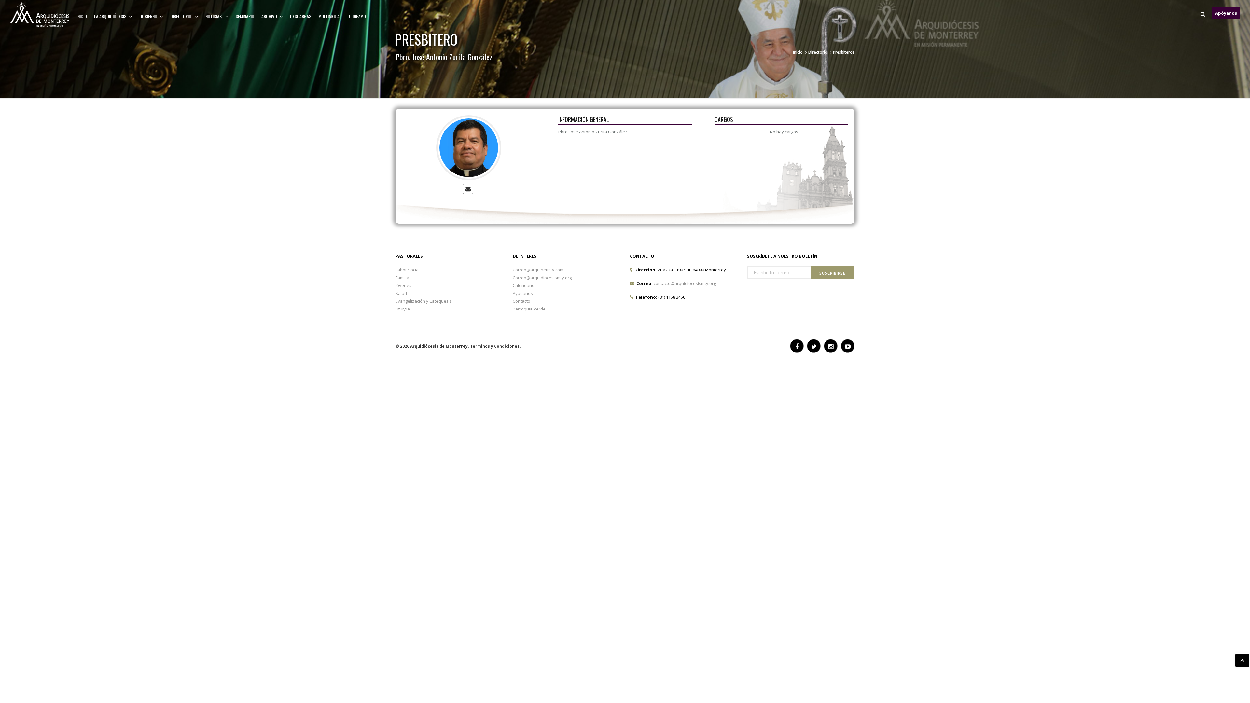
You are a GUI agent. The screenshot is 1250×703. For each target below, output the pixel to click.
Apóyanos (1226, 13)
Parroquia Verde (529, 309)
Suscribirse (832, 273)
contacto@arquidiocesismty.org (685, 283)
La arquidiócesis (110, 16)
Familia (402, 278)
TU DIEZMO (356, 16)
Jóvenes (403, 285)
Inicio (81, 16)
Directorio (181, 16)
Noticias (214, 16)
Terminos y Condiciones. (495, 346)
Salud (401, 293)
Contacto (521, 301)
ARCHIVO (269, 16)
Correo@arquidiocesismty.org (542, 278)
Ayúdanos (523, 293)
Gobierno (148, 16)
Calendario (524, 285)
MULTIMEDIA (329, 16)
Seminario (245, 16)
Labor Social (408, 270)
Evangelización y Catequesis (424, 301)
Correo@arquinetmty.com (538, 270)
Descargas (300, 16)
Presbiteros (843, 52)
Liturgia (403, 309)
